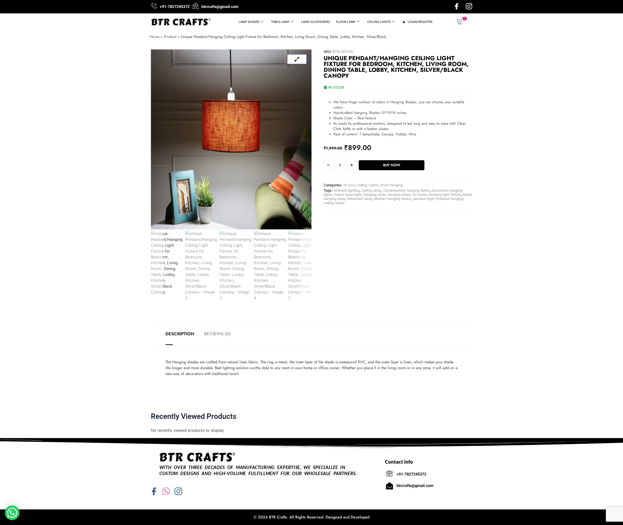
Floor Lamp (346, 21)
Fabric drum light (347, 194)
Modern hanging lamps (392, 199)
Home (154, 36)
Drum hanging (391, 185)
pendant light (423, 199)
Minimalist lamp (359, 199)
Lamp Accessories (315, 21)
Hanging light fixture (445, 194)
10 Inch (349, 185)
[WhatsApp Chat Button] (12, 513)
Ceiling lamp (371, 190)
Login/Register (419, 21)
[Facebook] (456, 6)
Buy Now (391, 165)
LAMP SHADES (248, 21)
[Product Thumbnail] (297, 59)
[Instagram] (469, 6)
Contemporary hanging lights (406, 190)
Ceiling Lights (379, 21)
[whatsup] (166, 491)
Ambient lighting (347, 190)
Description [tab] (179, 334)
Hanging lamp (374, 194)
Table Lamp (280, 21)
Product (170, 36)
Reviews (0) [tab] (217, 334)
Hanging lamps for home (407, 194)
